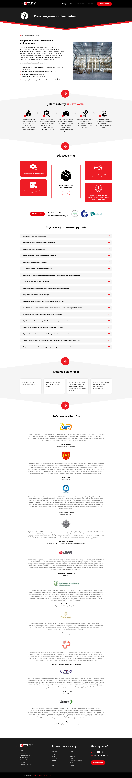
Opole (71, 758)
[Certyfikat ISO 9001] (84, 217)
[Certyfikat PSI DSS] (95, 217)
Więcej (66, 193)
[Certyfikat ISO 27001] (74, 217)
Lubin (71, 751)
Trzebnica (73, 763)
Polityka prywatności (26, 755)
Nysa (71, 754)
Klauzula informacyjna (26, 757)
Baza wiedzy (80, 4)
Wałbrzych (73, 765)
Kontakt (90, 4)
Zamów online (104, 4)
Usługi (64, 4)
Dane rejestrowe (25, 760)
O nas (71, 4)
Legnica (53, 763)
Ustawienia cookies (25, 764)
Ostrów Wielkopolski (76, 760)
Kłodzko (53, 760)
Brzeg (53, 754)
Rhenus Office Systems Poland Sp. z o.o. (41, 775)
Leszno (53, 765)
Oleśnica (72, 756)
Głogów (53, 756)
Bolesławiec (54, 751)
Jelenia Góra (54, 758)
